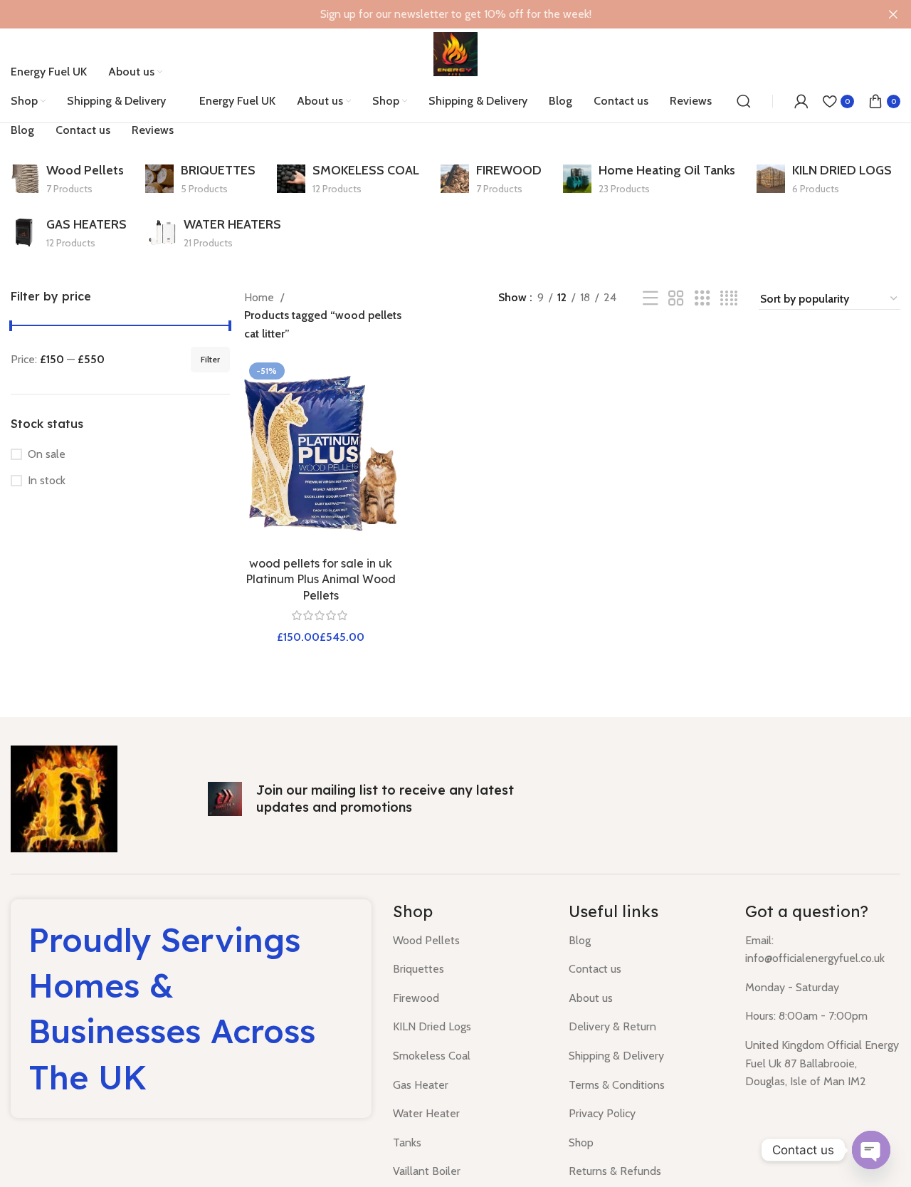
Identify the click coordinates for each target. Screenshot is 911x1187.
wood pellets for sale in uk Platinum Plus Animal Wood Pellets (321, 579)
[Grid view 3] (702, 298)
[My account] (801, 101)
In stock (46, 480)
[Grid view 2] (676, 298)
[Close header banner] (893, 14)
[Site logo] (455, 53)
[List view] (650, 298)
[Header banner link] (434, 14)
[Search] (744, 101)
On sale (46, 454)
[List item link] (470, 940)
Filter (210, 359)
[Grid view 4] (728, 298)
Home (260, 297)
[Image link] (64, 797)
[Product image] (321, 453)
